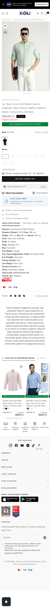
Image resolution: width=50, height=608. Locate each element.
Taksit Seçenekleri (14, 193)
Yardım (4, 460)
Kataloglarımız (9, 488)
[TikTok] (33, 446)
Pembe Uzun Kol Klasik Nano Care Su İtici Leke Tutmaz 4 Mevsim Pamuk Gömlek (13, 403)
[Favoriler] (42, 13)
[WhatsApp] (20, 295)
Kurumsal (6, 453)
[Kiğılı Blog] (39, 446)
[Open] (6, 601)
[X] (15, 295)
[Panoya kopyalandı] (24, 295)
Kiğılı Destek (42, 296)
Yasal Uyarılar (8, 474)
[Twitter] (27, 446)
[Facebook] (11, 295)
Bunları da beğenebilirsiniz (20, 358)
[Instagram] (10, 446)
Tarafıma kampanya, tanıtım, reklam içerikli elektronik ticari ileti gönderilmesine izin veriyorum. (22, 546)
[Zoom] (25, 56)
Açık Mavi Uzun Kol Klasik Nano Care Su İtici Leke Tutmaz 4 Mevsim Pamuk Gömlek (36, 403)
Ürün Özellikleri (11, 223)
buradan (8, 553)
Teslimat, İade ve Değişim (36, 223)
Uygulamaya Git (42, 4)
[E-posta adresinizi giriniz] (44, 537)
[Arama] (7, 13)
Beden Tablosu (8, 169)
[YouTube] (22, 446)
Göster (44, 187)
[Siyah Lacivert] (5, 141)
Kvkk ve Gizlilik (9, 481)
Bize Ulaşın (6, 467)
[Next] (29, 93)
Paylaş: (5, 296)
